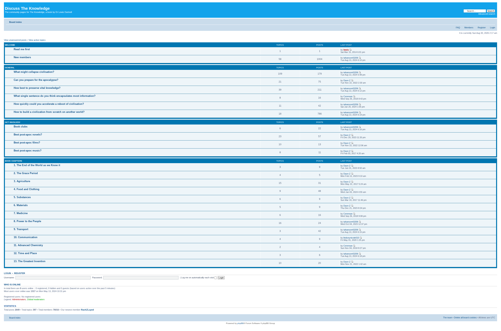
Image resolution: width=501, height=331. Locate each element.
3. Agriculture (22, 181)
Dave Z (347, 80)
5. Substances (22, 197)
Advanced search (486, 14)
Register (482, 27)
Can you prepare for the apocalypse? (36, 79)
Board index (15, 22)
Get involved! (12, 122)
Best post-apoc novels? (28, 134)
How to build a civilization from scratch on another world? (49, 111)
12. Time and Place (25, 253)
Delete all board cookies (465, 317)
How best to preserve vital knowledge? (37, 87)
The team (447, 317)
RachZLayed (87, 310)
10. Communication (25, 237)
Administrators (19, 299)
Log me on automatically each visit (197, 277)
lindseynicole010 (351, 238)
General (9, 68)
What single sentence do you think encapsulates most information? (55, 95)
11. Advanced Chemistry (28, 245)
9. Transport (21, 229)
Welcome (10, 45)
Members (468, 27)
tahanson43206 (350, 58)
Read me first (22, 49)
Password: (97, 277)
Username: (9, 277)
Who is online (12, 284)
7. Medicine (21, 213)
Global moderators (36, 299)
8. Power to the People (27, 221)
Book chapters (13, 161)
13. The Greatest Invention (29, 261)
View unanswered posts (15, 40)
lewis (346, 50)
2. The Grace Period (26, 173)
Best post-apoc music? (27, 150)
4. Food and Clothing (26, 189)
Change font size (492, 21)
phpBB (240, 323)
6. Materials (21, 205)
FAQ (458, 27)
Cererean (347, 96)
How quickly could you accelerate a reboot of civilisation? (49, 103)
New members (22, 57)
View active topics (37, 40)
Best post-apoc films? (27, 142)
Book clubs (20, 126)
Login (492, 27)
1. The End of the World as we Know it (37, 165)
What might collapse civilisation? (34, 71)
